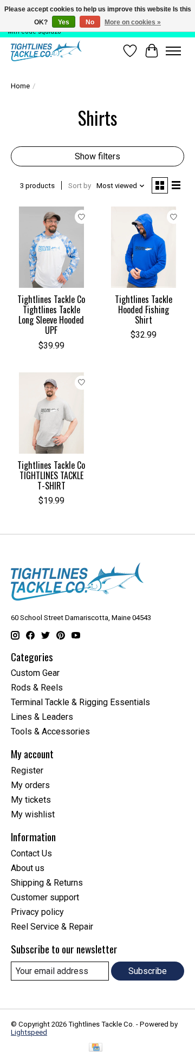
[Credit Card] (95, 1048)
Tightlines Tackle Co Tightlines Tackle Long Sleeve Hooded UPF (51, 315)
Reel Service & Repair (52, 926)
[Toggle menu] (173, 51)
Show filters (97, 156)
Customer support (45, 897)
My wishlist (33, 814)
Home (20, 86)
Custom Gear (35, 673)
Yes (63, 22)
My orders (30, 785)
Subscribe (147, 971)
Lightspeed (29, 1032)
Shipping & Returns (47, 883)
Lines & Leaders (42, 717)
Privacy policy (37, 912)
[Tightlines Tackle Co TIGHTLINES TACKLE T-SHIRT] (51, 413)
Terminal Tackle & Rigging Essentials (80, 702)
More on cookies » (133, 22)
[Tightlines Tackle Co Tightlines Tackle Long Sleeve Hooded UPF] (51, 247)
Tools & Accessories (50, 731)
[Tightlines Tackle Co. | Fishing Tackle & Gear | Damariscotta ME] (46, 51)
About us (27, 868)
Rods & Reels (37, 687)
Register (27, 770)
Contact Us (31, 853)
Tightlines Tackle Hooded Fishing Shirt (143, 309)
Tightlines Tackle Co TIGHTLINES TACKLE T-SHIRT (51, 475)
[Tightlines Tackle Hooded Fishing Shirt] (143, 247)
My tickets (31, 800)
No (90, 22)
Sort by (79, 186)
